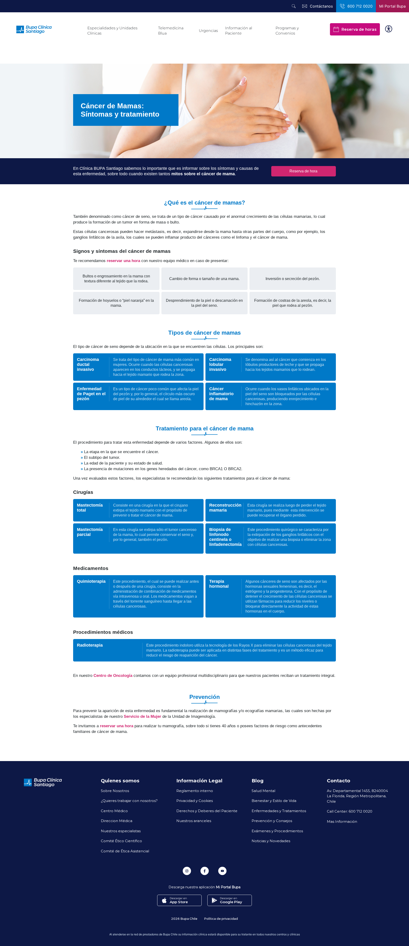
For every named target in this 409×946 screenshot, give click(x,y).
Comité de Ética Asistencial (125, 851)
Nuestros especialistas (121, 830)
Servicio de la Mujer (142, 716)
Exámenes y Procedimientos (277, 830)
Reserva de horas (359, 29)
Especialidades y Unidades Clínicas (112, 30)
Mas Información (342, 821)
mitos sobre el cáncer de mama (203, 173)
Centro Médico (114, 810)
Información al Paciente (238, 30)
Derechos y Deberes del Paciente (206, 810)
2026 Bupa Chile (184, 918)
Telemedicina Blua (170, 30)
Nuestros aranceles (193, 820)
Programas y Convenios (287, 30)
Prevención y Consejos (272, 820)
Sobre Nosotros (115, 790)
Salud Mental (263, 790)
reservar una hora (123, 260)
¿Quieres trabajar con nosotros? (129, 800)
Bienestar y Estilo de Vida (274, 800)
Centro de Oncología (112, 675)
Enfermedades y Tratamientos (279, 810)
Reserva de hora (303, 171)
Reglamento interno (194, 790)
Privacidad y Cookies (194, 800)
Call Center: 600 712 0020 (349, 811)
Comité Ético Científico (121, 840)
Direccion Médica (116, 820)
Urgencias (208, 30)
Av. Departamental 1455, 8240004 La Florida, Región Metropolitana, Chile (357, 796)
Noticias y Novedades (271, 840)
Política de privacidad (221, 918)
